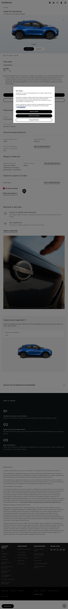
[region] (34, 105)
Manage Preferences (34, 119)
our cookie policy (21, 107)
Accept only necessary (34, 115)
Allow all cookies (34, 111)
